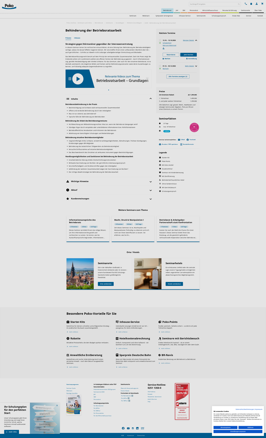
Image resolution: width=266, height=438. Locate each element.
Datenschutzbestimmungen (245, 409)
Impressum (258, 409)
